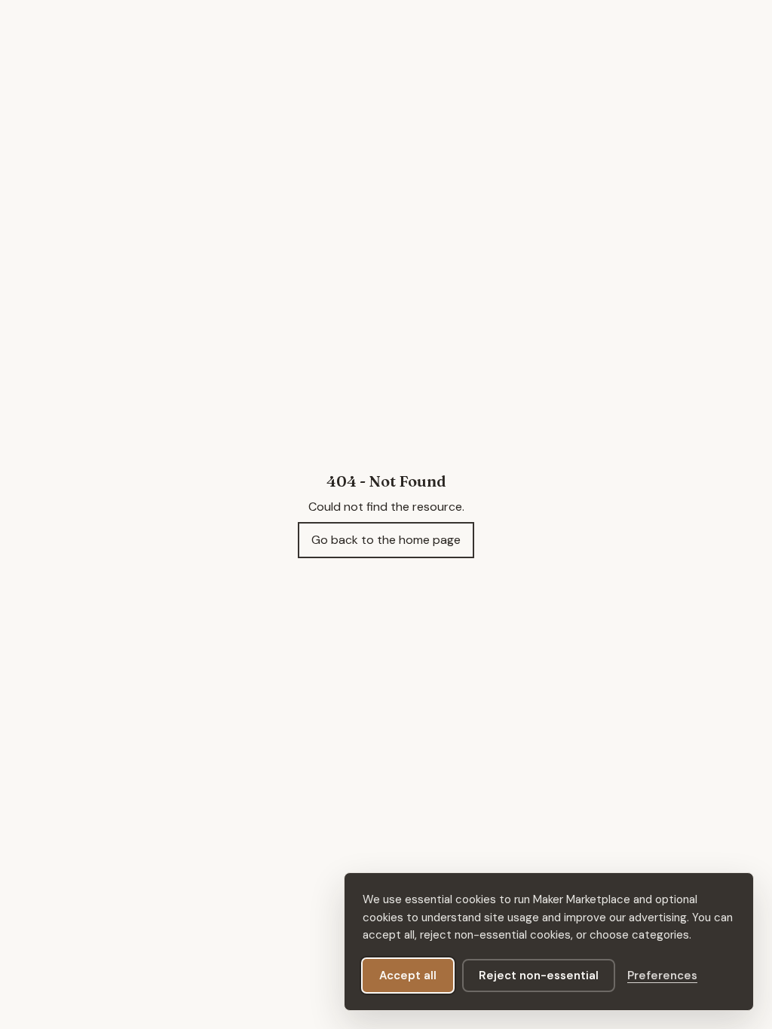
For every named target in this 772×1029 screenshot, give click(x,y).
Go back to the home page (386, 540)
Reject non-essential (539, 975)
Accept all (408, 975)
